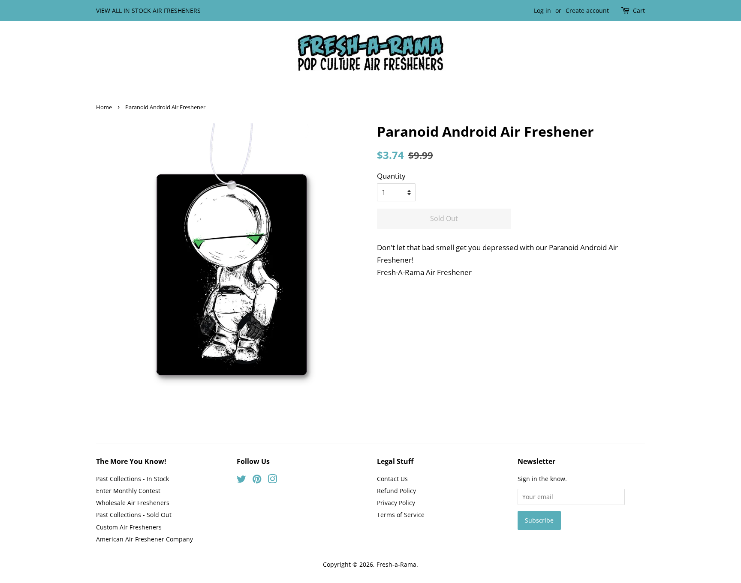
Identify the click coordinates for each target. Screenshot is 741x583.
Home (104, 107)
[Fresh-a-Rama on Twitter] (241, 480)
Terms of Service (401, 515)
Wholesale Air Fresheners (132, 503)
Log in (542, 10)
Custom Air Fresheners (129, 527)
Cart (639, 10)
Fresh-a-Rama (396, 564)
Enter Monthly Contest (128, 491)
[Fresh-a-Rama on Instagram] (272, 480)
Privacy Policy (396, 503)
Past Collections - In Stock (132, 479)
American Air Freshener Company (144, 539)
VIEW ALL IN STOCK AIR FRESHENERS (148, 10)
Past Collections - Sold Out (134, 515)
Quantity (391, 176)
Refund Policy (396, 491)
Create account (587, 10)
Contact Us (392, 479)
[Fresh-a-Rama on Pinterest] (257, 480)
